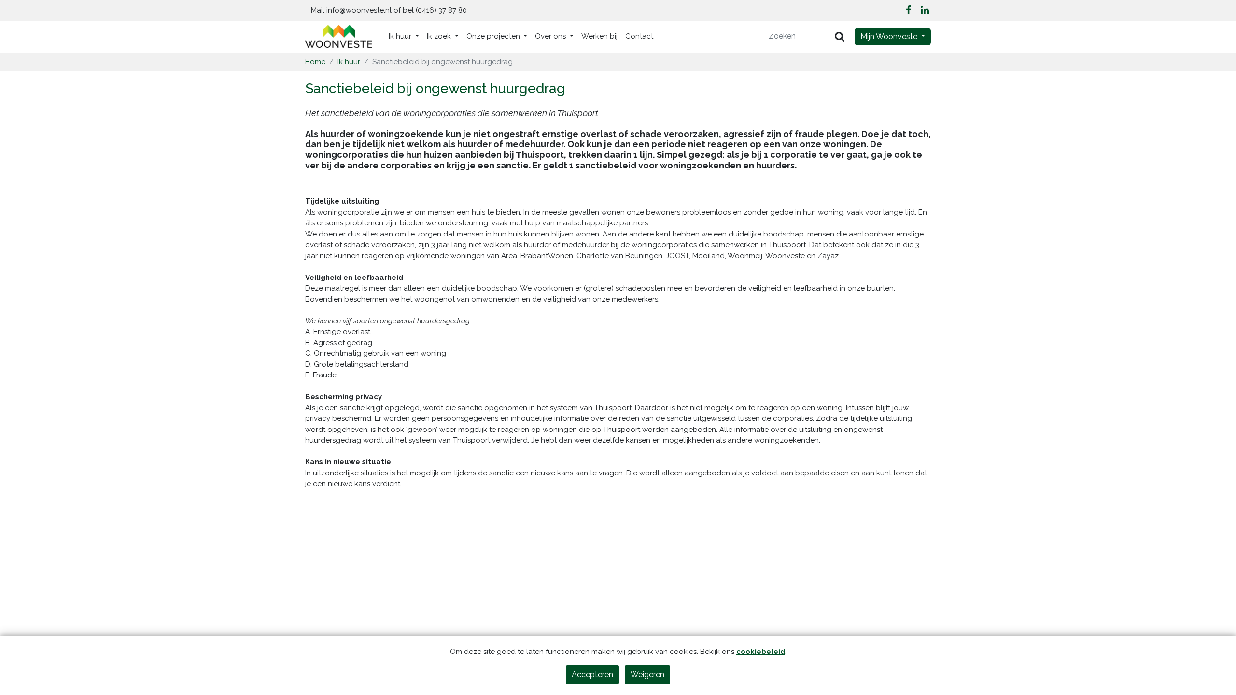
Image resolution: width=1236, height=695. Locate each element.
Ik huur (348, 61)
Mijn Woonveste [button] (889, 36)
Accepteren (592, 674)
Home (315, 61)
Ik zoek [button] (440, 36)
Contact (639, 36)
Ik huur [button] (401, 36)
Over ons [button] (551, 36)
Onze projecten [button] (494, 36)
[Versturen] (839, 36)
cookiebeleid (760, 651)
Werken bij (599, 36)
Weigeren (647, 674)
